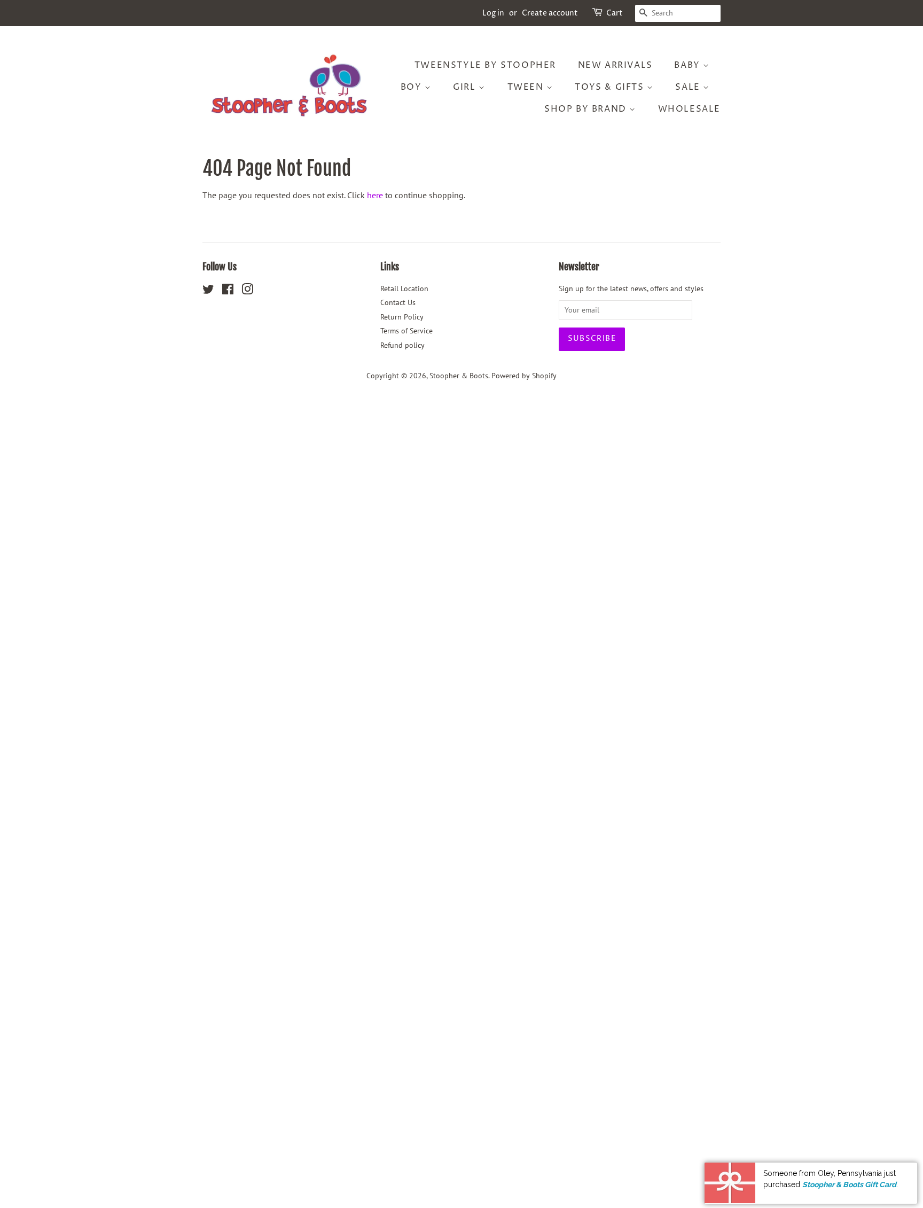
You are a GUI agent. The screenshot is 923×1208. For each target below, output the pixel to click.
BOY (413, 87)
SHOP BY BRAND (586, 109)
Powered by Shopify (524, 375)
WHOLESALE (689, 109)
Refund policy (402, 345)
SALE (689, 87)
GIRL (466, 87)
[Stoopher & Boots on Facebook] (228, 291)
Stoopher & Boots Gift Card (849, 1183)
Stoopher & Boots (458, 375)
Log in (493, 13)
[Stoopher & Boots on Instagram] (247, 291)
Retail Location (404, 288)
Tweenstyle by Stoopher (485, 65)
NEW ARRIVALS (615, 65)
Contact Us (398, 302)
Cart (614, 13)
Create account (550, 13)
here (375, 195)
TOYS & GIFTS (611, 87)
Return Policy (402, 317)
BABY (688, 65)
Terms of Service (406, 331)
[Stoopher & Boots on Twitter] (208, 291)
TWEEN (527, 87)
